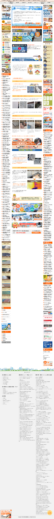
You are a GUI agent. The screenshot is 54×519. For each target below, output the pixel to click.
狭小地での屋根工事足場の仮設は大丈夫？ (47, 199)
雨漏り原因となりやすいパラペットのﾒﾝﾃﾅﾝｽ (6, 110)
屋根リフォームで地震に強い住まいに (25, 395)
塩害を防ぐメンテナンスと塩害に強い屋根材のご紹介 (43, 493)
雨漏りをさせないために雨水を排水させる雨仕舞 (6, 164)
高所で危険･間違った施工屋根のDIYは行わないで (7, 211)
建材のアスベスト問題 (6, 174)
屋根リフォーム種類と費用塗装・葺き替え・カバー (48, 175)
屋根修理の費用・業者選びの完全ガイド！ (6, 80)
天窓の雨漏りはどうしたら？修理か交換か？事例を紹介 (43, 422)
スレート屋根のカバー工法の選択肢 (48, 177)
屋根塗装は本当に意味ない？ (5, 83)
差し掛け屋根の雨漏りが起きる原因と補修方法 (6, 153)
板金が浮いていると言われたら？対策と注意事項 (48, 264)
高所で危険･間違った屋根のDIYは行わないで (42, 461)
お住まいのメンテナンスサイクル (40, 472)
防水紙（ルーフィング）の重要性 (40, 477)
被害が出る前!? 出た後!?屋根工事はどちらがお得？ (48, 256)
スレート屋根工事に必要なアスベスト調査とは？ (6, 235)
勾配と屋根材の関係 (39, 448)
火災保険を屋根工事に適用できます (24, 396)
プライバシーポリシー (6, 316)
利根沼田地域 (5, 338)
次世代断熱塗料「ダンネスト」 (46, 229)
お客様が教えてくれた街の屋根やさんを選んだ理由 (10, 392)
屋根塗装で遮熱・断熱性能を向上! (47, 231)
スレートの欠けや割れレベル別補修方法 (47, 179)
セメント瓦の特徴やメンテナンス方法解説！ (6, 120)
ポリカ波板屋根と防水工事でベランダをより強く (48, 292)
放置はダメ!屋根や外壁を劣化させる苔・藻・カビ (6, 189)
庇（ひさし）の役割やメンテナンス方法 (6, 221)
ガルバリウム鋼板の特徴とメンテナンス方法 (6, 206)
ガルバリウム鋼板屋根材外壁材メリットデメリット (48, 150)
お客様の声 (24, 2)
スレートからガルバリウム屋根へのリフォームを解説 (48, 135)
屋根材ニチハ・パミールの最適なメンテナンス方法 (48, 192)
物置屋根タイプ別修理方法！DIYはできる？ (47, 285)
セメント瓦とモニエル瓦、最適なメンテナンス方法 (43, 417)
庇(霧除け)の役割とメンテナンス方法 (6, 131)
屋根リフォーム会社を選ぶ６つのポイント (48, 205)
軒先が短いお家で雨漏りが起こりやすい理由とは (6, 170)
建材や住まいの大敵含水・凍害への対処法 (6, 160)
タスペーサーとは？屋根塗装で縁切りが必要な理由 (43, 427)
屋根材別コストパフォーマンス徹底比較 (6, 182)
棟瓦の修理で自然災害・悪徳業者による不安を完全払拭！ (44, 433)
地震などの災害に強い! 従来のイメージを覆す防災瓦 (43, 453)
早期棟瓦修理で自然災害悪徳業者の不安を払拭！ (6, 127)
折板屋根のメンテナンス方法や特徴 (41, 415)
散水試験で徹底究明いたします (24, 392)
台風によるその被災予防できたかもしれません (48, 209)
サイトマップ (5, 321)
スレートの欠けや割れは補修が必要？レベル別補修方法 (43, 412)
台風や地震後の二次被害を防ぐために (48, 215)
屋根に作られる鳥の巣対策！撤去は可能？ (25, 435)
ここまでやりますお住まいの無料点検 (42, 2)
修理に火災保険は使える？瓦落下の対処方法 (48, 213)
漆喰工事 (48, 54)
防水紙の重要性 (5, 176)
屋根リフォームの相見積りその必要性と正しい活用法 (48, 247)
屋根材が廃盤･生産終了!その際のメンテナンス (6, 191)
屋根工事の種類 (47, 43)
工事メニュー (36, 2)
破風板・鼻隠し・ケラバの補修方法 (41, 421)
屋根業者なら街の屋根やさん (7, 400)
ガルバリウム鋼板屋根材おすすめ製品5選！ (48, 145)
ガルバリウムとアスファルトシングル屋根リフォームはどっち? (7, 197)
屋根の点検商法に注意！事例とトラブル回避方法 (48, 262)
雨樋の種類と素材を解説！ (23, 436)
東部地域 (4, 337)
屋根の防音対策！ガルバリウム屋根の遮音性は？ (48, 152)
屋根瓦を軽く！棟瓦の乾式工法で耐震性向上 (47, 218)
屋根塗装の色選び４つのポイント (47, 226)
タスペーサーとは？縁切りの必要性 (6, 103)
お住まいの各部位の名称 (6, 78)
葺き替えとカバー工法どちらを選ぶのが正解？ (48, 170)
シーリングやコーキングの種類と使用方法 (6, 134)
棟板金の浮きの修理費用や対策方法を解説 (6, 90)
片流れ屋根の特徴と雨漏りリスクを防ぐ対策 (6, 149)
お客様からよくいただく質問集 (40, 385)
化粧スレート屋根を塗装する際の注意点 (47, 190)
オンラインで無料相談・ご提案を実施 (25, 378)
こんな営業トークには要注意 (47, 258)
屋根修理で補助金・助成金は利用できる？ (47, 239)
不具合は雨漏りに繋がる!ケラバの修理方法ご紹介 (6, 96)
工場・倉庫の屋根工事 (47, 300)
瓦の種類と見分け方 (6, 168)
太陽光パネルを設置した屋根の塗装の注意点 (48, 188)
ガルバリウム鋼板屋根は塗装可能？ (48, 139)
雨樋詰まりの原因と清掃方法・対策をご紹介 (25, 432)
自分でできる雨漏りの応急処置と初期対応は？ (48, 233)
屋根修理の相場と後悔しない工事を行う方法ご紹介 (26, 408)
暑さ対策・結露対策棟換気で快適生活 (41, 444)
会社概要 (48, 2)
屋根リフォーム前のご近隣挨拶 (24, 385)
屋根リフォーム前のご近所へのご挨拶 (47, 249)
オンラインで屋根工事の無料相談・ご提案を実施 (48, 245)
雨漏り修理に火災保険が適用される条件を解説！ (48, 235)
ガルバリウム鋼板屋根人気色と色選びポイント (48, 143)
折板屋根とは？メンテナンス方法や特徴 (48, 186)
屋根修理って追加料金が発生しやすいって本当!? (48, 266)
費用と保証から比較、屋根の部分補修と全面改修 (48, 166)
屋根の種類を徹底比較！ (46, 173)
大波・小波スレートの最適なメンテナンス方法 (6, 129)
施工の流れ (30, 2)
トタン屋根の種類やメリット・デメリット (47, 183)
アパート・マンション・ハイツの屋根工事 (25, 401)
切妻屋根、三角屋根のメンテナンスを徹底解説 (6, 151)
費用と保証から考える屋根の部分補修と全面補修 (26, 415)
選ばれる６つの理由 (5, 378)
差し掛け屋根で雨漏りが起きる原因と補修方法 (42, 500)
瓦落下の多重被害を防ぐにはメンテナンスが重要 (48, 211)
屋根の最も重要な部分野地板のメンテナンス (6, 178)
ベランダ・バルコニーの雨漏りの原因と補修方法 (6, 117)
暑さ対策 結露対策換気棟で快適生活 (6, 157)
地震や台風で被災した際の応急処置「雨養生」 (6, 138)
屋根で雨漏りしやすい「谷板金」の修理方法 (6, 166)
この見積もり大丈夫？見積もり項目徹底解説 (47, 253)
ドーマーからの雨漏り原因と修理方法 (6, 223)
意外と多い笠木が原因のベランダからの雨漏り (6, 98)
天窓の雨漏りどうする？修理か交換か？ (6, 225)
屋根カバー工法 (49, 50)
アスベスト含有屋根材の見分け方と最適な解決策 (6, 172)
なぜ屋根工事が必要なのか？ (48, 157)
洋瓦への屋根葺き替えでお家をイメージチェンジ (6, 194)
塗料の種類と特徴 (48, 317)
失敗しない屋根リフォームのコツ (47, 160)
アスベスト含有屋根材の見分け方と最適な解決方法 (43, 454)
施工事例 (17, 2)
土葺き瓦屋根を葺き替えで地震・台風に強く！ (6, 124)
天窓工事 (48, 76)
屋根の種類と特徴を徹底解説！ (6, 76)
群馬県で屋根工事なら (6, 314)
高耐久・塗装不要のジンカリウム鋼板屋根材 (6, 209)
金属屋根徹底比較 (38, 484)
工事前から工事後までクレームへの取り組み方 (48, 251)
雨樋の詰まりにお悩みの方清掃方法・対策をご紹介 (48, 294)
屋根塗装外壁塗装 (48, 73)
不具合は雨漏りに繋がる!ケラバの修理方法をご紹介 (43, 428)
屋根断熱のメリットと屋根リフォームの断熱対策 (6, 230)
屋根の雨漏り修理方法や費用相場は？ (6, 216)
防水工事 (48, 61)
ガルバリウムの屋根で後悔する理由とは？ (6, 202)
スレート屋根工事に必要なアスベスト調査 (42, 455)
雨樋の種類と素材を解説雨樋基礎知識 (6, 232)
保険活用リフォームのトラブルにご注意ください (48, 271)
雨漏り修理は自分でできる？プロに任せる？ (6, 85)
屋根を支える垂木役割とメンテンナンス (6, 213)
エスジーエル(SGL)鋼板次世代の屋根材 (6, 204)
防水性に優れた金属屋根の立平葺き (41, 488)
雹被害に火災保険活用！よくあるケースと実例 (48, 237)
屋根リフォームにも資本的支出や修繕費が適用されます (27, 414)
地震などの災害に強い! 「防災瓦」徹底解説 (47, 222)
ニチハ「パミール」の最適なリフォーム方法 (42, 387)
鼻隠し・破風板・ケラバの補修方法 (6, 94)
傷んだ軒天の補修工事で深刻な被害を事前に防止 (6, 101)
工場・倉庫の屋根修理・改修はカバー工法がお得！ (48, 290)
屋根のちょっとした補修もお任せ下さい (25, 384)
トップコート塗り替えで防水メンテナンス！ (6, 237)
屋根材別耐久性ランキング (5, 184)
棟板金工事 (49, 68)
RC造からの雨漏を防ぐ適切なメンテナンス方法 (42, 460)
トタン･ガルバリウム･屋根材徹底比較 (6, 199)
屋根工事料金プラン (22, 380)
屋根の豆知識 (5, 180)
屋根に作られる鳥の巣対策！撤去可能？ (48, 298)
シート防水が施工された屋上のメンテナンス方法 (6, 108)
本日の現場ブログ (5, 391)
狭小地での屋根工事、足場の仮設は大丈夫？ (42, 392)
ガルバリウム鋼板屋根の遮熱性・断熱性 (48, 141)
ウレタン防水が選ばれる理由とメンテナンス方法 (6, 105)
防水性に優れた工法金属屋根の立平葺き (6, 136)
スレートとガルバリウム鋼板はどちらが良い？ (48, 132)
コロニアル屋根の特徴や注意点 (47, 181)
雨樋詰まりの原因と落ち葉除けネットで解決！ (48, 296)
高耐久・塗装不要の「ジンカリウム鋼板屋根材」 (42, 459)
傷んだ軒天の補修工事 (39, 469)
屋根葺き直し (49, 65)
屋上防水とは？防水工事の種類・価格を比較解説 (6, 115)
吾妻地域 (4, 340)
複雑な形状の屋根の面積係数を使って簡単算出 (6, 145)
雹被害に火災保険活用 (39, 511)
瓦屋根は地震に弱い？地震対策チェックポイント (48, 220)
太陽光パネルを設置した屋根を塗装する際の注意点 (26, 437)
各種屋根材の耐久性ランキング (40, 481)
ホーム (5, 2)
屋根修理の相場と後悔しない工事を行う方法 (47, 162)
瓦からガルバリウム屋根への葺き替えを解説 (48, 137)
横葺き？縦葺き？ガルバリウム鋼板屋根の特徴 (48, 148)
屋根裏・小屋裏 (5, 155)
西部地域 (4, 335)
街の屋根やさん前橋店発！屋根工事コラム (8, 393)
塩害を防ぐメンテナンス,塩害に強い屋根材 (6, 187)
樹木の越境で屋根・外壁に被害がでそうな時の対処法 (48, 268)
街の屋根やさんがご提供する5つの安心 (11, 2)
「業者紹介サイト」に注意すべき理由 (47, 273)
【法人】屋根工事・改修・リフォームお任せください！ (27, 403)
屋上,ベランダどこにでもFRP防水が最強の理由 (6, 112)
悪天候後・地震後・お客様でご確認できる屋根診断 (43, 381)
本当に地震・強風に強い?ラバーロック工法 (7, 141)
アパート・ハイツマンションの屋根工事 (47, 303)
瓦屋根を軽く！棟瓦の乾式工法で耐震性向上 (42, 450)
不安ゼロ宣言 (4, 380)
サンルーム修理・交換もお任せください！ (48, 288)
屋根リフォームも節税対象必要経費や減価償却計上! (48, 309)
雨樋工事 (48, 57)
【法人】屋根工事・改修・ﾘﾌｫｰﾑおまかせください (48, 307)
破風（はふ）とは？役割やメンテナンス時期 (6, 239)
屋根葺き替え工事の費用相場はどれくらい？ (48, 164)
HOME (13, 5)
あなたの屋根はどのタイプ (39, 379)
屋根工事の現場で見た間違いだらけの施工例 (47, 224)
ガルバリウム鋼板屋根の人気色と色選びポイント (42, 404)
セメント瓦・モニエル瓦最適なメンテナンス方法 (6, 122)
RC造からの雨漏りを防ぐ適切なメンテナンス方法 (7, 218)
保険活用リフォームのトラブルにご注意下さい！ (42, 490)
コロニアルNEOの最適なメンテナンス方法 (48, 197)
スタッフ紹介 (5, 312)
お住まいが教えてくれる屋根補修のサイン (48, 168)
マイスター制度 (5, 384)
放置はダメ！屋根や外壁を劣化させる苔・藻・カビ (43, 494)
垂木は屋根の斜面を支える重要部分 (24, 418)
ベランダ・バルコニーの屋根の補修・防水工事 (26, 397)
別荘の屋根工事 (46, 304)
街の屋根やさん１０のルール (7, 379)
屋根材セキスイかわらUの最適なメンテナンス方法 (48, 194)
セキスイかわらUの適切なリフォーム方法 (41, 386)
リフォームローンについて (23, 413)
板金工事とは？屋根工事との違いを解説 (6, 87)
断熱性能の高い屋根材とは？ (5, 228)
